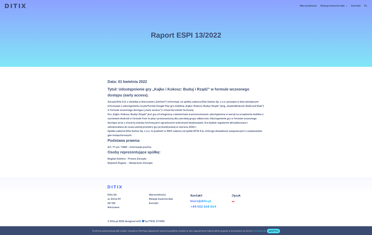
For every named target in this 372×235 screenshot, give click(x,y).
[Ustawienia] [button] (259, 231)
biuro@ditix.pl (200, 201)
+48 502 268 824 (203, 206)
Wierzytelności (308, 6)
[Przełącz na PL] (234, 201)
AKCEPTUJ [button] (273, 231)
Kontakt (356, 6)
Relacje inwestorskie (332, 6)
